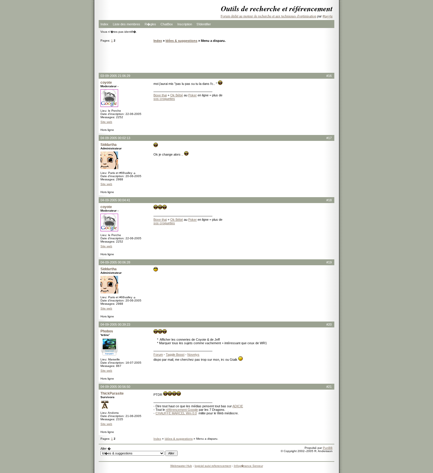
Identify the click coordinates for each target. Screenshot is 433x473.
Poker (192, 95)
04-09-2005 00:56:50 (115, 386)
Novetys (193, 354)
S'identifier (203, 24)
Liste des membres (126, 24)
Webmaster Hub (181, 465)
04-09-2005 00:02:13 (115, 138)
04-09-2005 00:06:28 (115, 262)
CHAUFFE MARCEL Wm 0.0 (176, 413)
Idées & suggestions (181, 40)
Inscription (184, 24)
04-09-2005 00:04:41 (115, 200)
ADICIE (237, 406)
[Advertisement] (216, 57)
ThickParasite (112, 393)
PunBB (328, 447)
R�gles (150, 24)
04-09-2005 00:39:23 (115, 324)
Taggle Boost (175, 354)
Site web (106, 121)
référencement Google (182, 409)
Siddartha (108, 145)
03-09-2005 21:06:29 (115, 76)
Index (104, 24)
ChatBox (167, 24)
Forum (158, 354)
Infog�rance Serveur (248, 465)
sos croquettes (164, 98)
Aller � (105, 448)
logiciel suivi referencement (213, 465)
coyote (106, 82)
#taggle (328, 16)
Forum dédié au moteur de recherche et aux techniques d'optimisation (268, 16)
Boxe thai (160, 95)
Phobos (106, 331)
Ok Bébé (176, 95)
